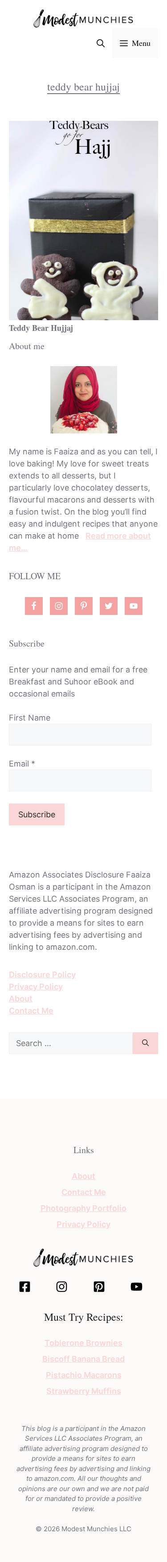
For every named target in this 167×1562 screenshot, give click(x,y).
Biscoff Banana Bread (83, 1359)
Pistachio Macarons (84, 1375)
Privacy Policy (36, 986)
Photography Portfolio (83, 1208)
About (21, 998)
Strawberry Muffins (83, 1391)
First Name (29, 717)
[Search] (145, 1043)
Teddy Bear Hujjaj (41, 328)
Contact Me (31, 1010)
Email (22, 763)
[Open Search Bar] (100, 43)
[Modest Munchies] (83, 18)
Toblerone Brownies (83, 1343)
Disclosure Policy (42, 974)
